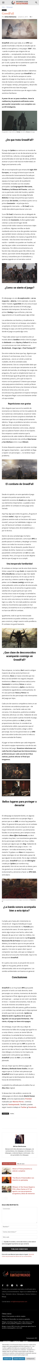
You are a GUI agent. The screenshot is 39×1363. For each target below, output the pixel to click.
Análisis (4, 10)
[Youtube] (21, 1285)
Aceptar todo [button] (7, 1358)
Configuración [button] (30, 1358)
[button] (3, 2)
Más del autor (21, 1163)
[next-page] (6, 1198)
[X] (8, 1124)
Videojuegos (9, 7)
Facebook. (32, 1107)
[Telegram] (21, 1124)
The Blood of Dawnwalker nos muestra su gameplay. (16, 1319)
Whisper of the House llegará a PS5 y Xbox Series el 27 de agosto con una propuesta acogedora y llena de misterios (18, 1322)
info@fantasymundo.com (19, 1301)
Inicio (3, 7)
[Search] (36, 2)
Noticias (4, 1173)
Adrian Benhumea (10, 17)
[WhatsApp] (17, 1124)
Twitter (24, 1107)
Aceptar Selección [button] (19, 1358)
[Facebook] (4, 1124)
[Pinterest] (12, 1124)
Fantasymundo (13, 1104)
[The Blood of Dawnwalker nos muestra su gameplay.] (6, 1180)
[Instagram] (7, 1285)
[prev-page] (3, 1198)
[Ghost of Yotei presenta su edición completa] (6, 1171)
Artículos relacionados (9, 1163)
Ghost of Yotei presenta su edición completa (13, 1316)
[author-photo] (19, 1143)
